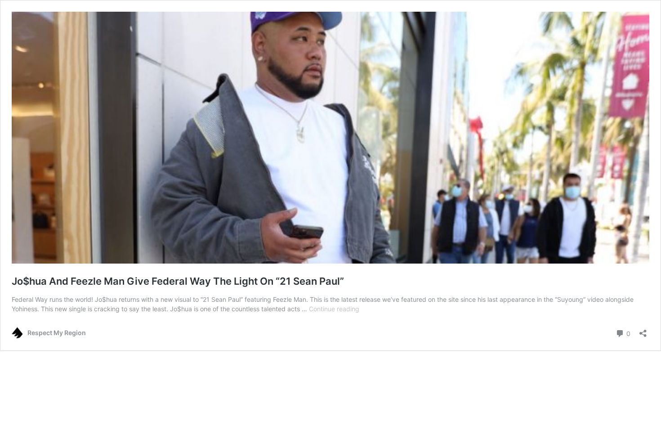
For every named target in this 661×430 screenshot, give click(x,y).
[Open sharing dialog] (643, 330)
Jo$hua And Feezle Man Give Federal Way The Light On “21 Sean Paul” (178, 281)
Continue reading (334, 309)
